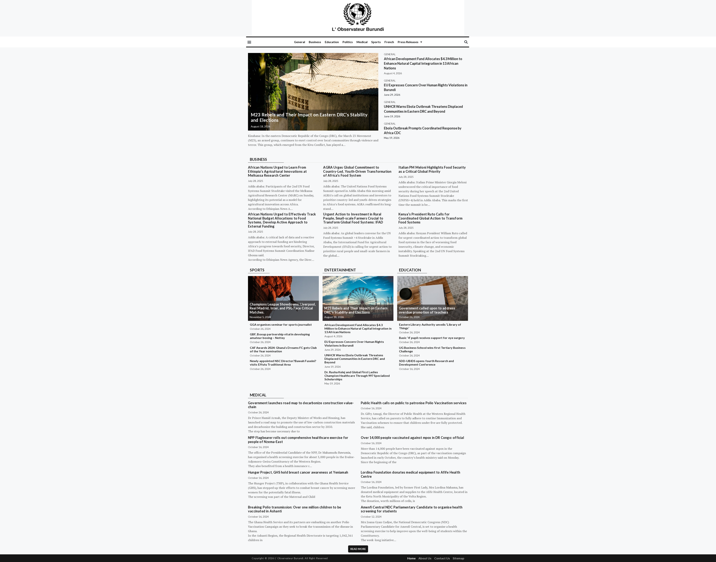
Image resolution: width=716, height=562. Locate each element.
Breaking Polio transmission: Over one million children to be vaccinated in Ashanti (294, 509)
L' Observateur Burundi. (289, 558)
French (389, 42)
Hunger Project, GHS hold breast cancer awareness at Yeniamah (298, 472)
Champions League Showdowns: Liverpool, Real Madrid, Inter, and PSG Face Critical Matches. (283, 308)
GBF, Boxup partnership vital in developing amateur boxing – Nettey (280, 335)
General (299, 42)
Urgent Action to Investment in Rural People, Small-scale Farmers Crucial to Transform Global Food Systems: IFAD (353, 218)
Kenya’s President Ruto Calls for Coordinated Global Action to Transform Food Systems (430, 218)
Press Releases (408, 42)
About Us (424, 558)
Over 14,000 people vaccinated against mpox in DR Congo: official (412, 438)
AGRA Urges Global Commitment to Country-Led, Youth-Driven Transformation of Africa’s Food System (357, 171)
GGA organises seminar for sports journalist (281, 324)
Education (332, 42)
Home (411, 558)
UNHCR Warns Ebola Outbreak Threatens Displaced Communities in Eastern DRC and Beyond (354, 358)
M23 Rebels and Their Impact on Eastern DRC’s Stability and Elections (309, 117)
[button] (249, 42)
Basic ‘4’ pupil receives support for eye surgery (432, 337)
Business (315, 42)
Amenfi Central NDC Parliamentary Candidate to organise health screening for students (411, 509)
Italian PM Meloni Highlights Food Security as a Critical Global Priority (432, 169)
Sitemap (458, 558)
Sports (376, 42)
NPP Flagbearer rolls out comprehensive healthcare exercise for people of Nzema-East (298, 440)
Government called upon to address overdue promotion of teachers (427, 310)
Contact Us (442, 558)
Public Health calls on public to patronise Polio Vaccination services (414, 403)
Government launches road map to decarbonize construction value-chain (301, 405)
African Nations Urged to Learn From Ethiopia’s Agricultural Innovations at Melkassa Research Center (277, 171)
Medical (362, 42)
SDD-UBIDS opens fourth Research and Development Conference (426, 362)
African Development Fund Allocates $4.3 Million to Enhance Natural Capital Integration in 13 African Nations (423, 63)
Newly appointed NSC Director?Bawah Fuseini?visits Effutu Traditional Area (283, 362)
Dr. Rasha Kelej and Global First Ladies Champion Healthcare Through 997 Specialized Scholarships (357, 375)
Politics (348, 42)
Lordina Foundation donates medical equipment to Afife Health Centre (410, 474)
